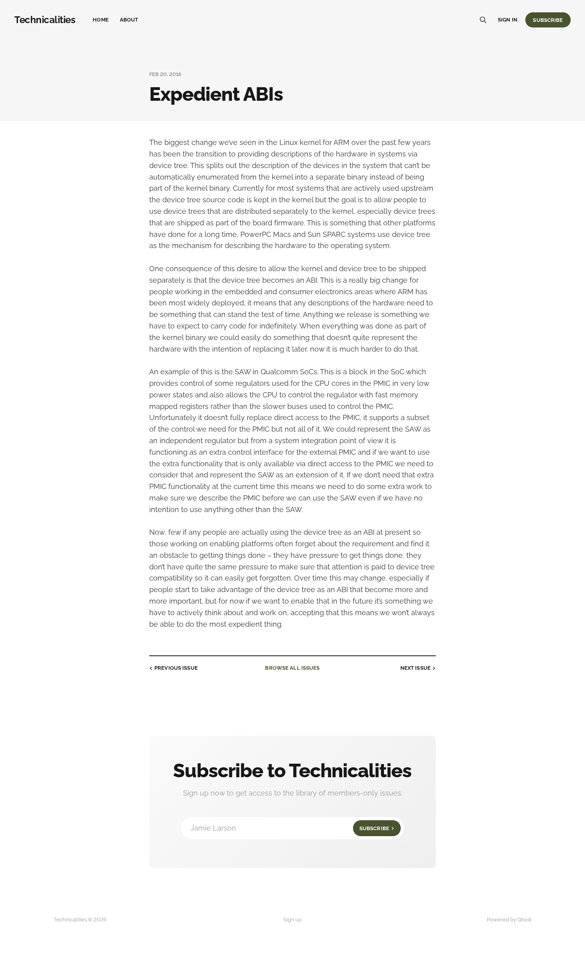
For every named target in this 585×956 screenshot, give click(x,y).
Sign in (507, 20)
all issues (292, 668)
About (129, 20)
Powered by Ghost (509, 920)
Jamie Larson (290, 828)
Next (415, 668)
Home (101, 20)
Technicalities (44, 20)
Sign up (292, 920)
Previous (176, 668)
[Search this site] (483, 20)
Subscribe (548, 20)
